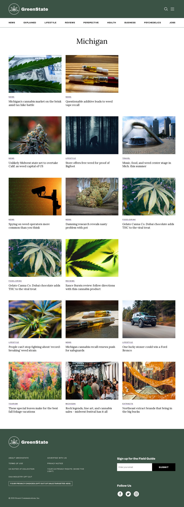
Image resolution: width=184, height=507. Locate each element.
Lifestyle (50, 23)
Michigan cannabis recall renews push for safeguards (90, 348)
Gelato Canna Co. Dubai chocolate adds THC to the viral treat (148, 225)
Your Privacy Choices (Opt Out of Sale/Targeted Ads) (40, 484)
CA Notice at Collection (21, 469)
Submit (164, 467)
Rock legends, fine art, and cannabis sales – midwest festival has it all (89, 410)
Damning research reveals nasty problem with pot (86, 225)
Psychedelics (152, 23)
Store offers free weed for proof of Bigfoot (88, 164)
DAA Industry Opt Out (20, 477)
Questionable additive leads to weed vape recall (89, 103)
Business (130, 23)
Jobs (172, 23)
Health (111, 23)
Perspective (91, 23)
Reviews (70, 23)
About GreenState (19, 458)
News (12, 23)
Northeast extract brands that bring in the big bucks (147, 410)
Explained (30, 23)
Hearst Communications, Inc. (27, 498)
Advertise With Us (57, 458)
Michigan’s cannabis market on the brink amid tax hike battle (35, 103)
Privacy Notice (55, 463)
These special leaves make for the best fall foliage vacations (33, 410)
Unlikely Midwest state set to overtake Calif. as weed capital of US (33, 164)
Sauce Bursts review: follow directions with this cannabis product (90, 287)
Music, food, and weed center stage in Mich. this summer (146, 164)
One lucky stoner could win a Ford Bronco (144, 348)
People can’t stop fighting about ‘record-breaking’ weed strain (35, 348)
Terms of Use (16, 463)
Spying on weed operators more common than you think (29, 225)
